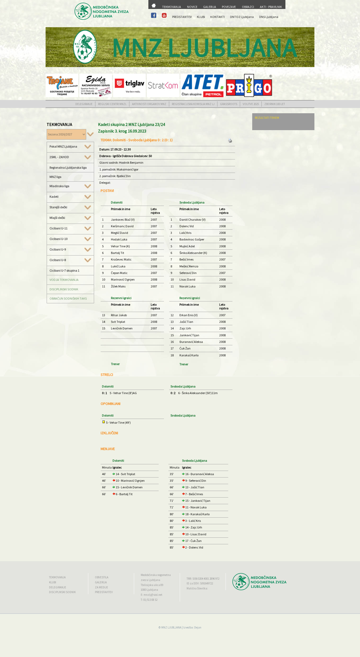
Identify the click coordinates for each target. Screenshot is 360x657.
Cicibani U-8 (58, 260)
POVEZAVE (229, 7)
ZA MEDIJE (101, 587)
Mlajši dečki (57, 218)
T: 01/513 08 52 (149, 600)
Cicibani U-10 (58, 239)
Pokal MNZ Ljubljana (63, 146)
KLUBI (201, 17)
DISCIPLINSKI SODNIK (64, 289)
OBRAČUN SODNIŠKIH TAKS (68, 298)
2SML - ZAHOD (59, 157)
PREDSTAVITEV (182, 17)
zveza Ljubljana (150, 580)
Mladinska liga (59, 186)
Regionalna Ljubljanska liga (68, 167)
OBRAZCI (248, 7)
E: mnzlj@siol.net (151, 595)
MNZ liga (55, 177)
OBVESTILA (101, 577)
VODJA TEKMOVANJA (64, 280)
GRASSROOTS (228, 104)
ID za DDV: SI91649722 (200, 583)
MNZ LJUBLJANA (171, 627)
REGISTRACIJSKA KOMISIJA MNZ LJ (193, 104)
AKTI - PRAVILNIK (271, 7)
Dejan (197, 627)
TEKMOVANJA (171, 7)
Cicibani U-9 (58, 249)
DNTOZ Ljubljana (242, 17)
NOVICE (192, 7)
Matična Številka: (197, 588)
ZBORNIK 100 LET (274, 104)
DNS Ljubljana (268, 17)
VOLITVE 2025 (251, 104)
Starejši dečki (58, 207)
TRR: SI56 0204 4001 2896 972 (203, 578)
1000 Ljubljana (149, 590)
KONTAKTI (217, 17)
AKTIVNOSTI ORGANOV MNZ (149, 104)
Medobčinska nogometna (156, 575)
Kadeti (54, 196)
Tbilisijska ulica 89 (152, 585)
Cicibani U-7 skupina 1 (64, 270)
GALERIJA (209, 7)
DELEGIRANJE (84, 104)
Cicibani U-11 (58, 228)
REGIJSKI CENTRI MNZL (112, 104)
